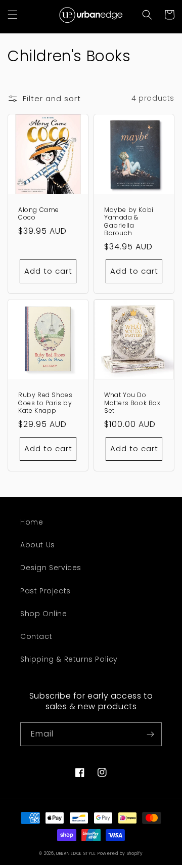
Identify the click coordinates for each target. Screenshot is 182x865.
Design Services (50, 568)
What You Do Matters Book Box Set (132, 403)
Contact (36, 636)
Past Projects (45, 591)
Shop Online (43, 614)
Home (31, 522)
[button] (13, 15)
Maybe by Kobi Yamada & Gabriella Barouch (129, 221)
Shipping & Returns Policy (69, 659)
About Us (37, 545)
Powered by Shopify (120, 853)
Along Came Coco (38, 214)
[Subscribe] (150, 734)
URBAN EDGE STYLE (76, 853)
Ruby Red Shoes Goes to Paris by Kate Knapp (45, 403)
